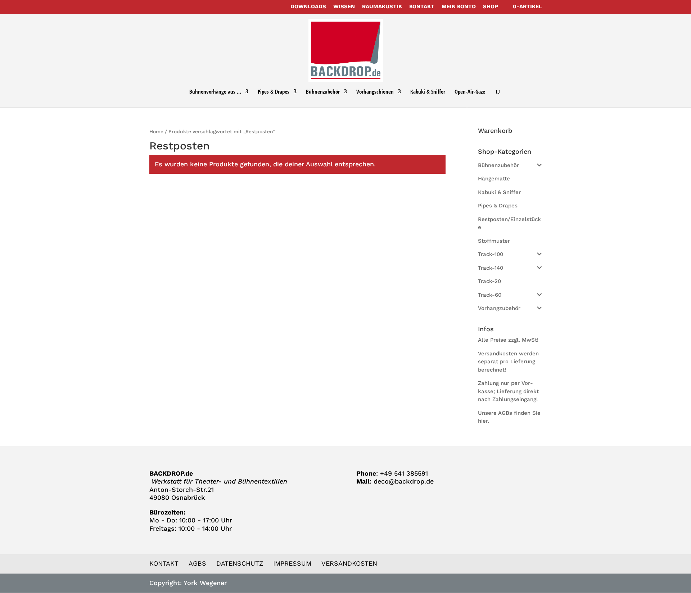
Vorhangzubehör (499, 308)
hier (483, 421)
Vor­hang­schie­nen (375, 92)
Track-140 (490, 268)
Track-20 (489, 281)
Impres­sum (292, 563)
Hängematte (494, 178)
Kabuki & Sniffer (427, 92)
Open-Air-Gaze (470, 92)
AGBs (197, 563)
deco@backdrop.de (404, 481)
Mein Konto (459, 7)
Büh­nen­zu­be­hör (323, 92)
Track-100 (490, 254)
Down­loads (308, 7)
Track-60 (489, 295)
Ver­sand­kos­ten (349, 563)
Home (156, 131)
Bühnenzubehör (498, 165)
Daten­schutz (239, 563)
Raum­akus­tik (382, 7)
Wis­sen (344, 7)
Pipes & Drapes (273, 92)
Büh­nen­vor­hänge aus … (215, 92)
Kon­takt (421, 7)
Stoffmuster (494, 241)
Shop (490, 7)
